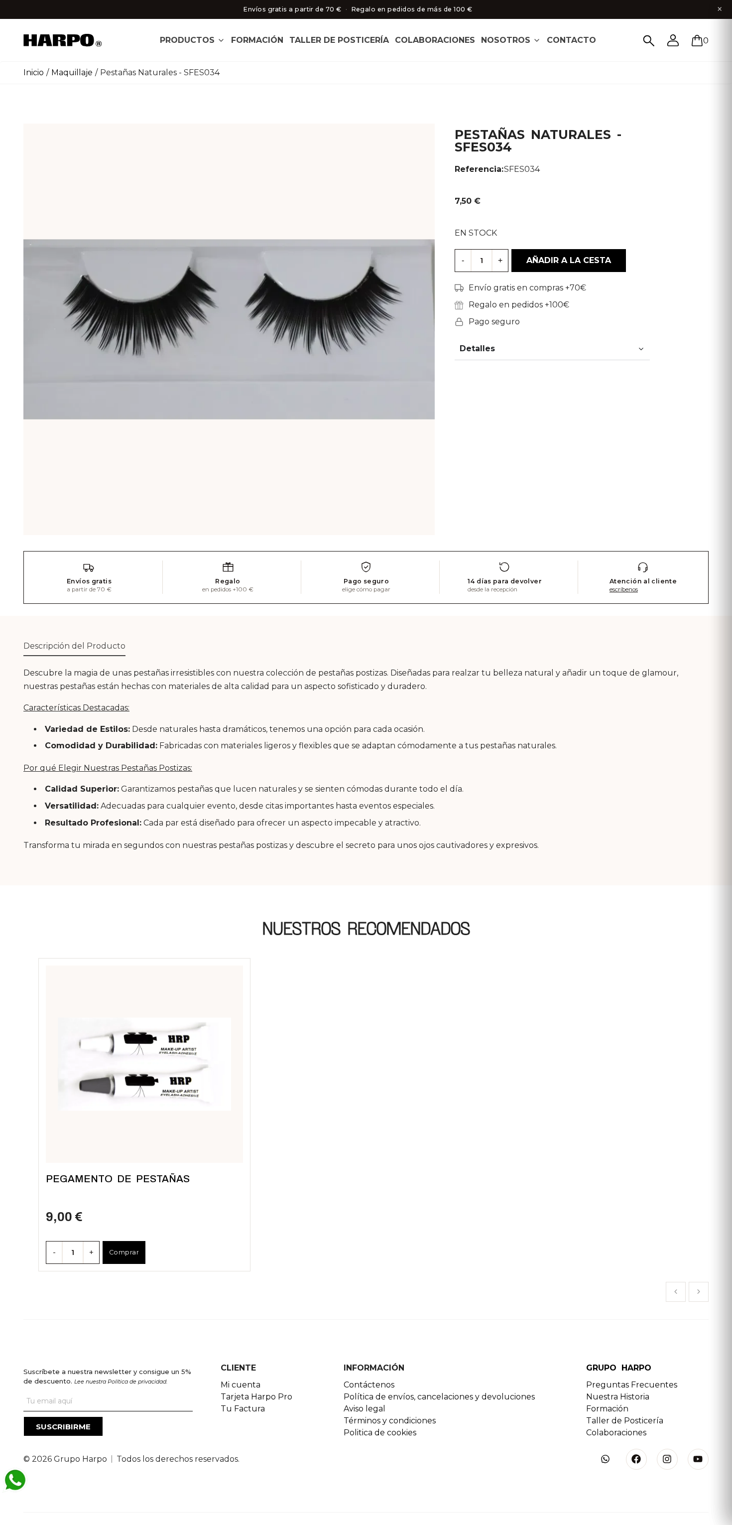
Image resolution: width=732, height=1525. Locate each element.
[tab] (192, 40)
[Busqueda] (649, 41)
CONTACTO (571, 40)
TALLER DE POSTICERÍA (339, 40)
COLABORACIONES (435, 40)
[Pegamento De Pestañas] (144, 1064)
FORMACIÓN (257, 40)
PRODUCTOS (187, 40)
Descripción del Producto (74, 646)
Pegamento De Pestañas (118, 1178)
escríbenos (624, 589)
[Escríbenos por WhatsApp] (14, 1480)
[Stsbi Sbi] (605, 1459)
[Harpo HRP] (68, 41)
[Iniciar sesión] (673, 40)
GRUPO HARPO (618, 1368)
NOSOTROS (505, 40)
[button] (676, 1292)
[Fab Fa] (636, 1459)
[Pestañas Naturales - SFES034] (229, 328)
